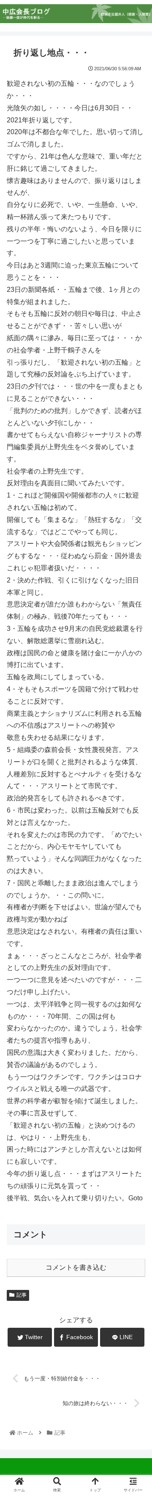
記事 (21, 1295)
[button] (135, 990)
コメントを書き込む (76, 1267)
